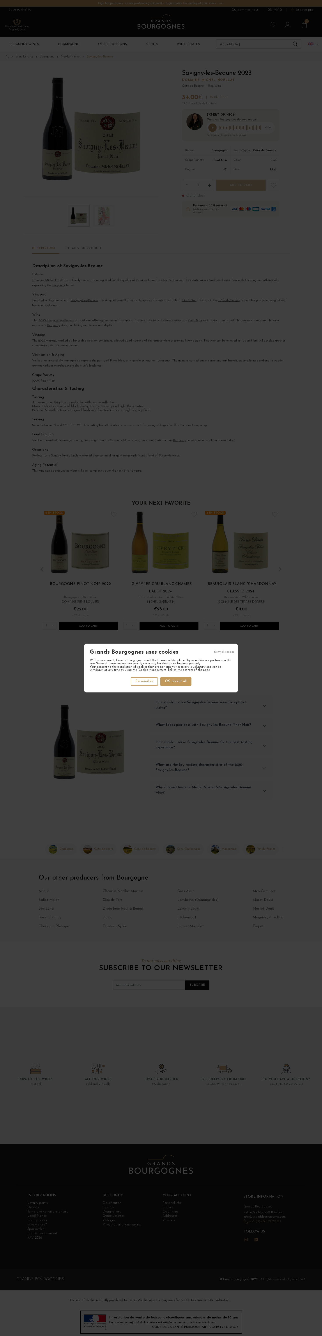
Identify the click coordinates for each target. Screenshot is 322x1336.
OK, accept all (176, 681)
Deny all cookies (224, 651)
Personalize (144, 681)
